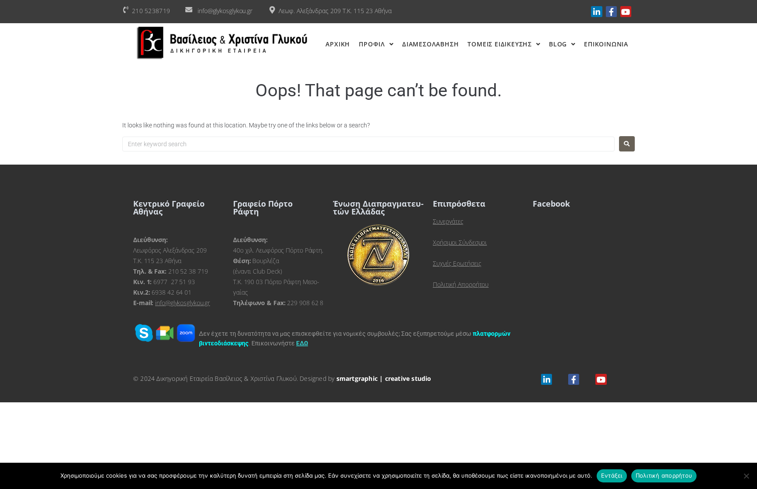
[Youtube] (625, 11)
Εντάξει (612, 475)
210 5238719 (151, 11)
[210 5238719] (125, 9)
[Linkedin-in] (596, 11)
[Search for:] (368, 144)
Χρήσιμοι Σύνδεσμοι (460, 242)
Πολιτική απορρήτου (664, 475)
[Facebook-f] (611, 11)
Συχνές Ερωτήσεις (457, 263)
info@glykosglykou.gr (225, 11)
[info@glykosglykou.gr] (188, 9)
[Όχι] (746, 475)
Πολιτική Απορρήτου (460, 284)
